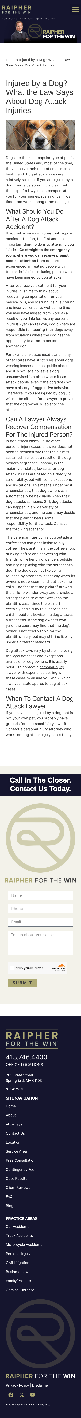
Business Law (17, 1272)
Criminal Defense (20, 1290)
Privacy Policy (17, 1385)
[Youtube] (32, 1395)
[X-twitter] (22, 1395)
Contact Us (15, 1133)
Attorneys (14, 1124)
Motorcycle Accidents (24, 1245)
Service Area (16, 1151)
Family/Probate (18, 1281)
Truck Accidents (19, 1235)
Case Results (16, 1178)
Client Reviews (18, 1187)
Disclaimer (40, 1385)
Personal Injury (18, 1254)
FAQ (9, 1197)
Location (13, 1142)
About (11, 1115)
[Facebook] (11, 1395)
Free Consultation (21, 1160)
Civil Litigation (17, 1263)
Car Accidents (17, 1226)
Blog (9, 1206)
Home (10, 60)
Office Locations (24, 1064)
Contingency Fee (20, 1169)
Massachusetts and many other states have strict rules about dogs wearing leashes (40, 360)
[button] (75, 9)
